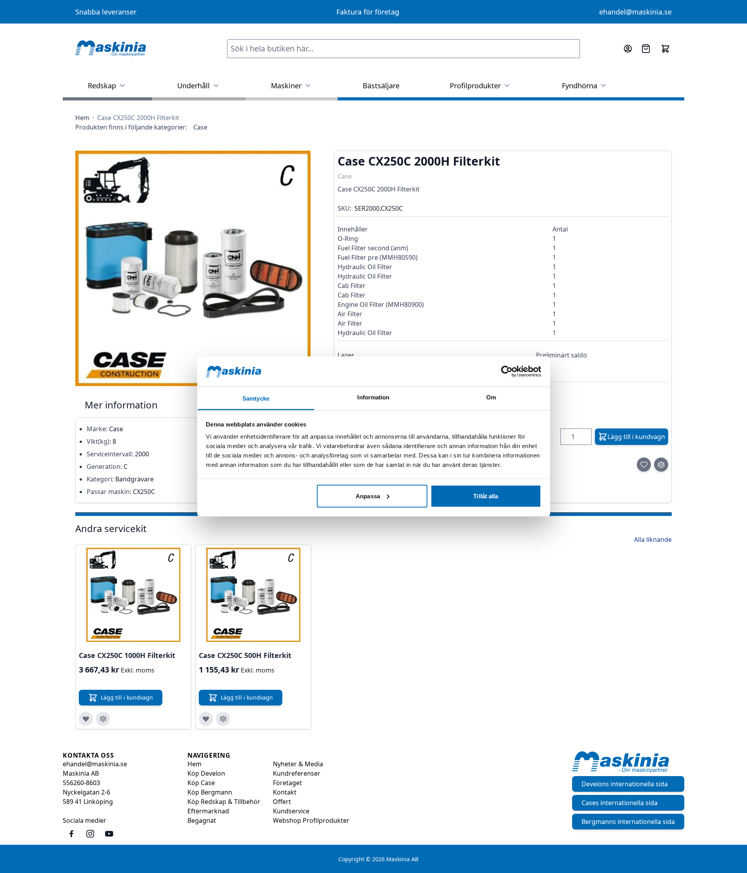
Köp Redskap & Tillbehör (223, 801)
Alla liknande (653, 539)
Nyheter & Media (298, 764)
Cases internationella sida (620, 802)
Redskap (102, 85)
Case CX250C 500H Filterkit (245, 655)
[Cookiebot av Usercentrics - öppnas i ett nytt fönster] (507, 371)
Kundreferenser (296, 773)
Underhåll (193, 85)
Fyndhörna (579, 85)
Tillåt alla (485, 495)
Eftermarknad (208, 811)
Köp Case (201, 782)
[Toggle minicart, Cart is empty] (665, 48)
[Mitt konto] (628, 48)
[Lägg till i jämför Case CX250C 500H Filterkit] (223, 719)
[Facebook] (71, 833)
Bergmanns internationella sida (628, 821)
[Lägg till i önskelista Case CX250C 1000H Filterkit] (86, 719)
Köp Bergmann (209, 792)
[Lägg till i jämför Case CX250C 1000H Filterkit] (103, 719)
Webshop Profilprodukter (311, 820)
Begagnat (201, 820)
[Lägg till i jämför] (661, 464)
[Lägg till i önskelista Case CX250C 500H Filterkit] (206, 719)
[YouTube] (109, 833)
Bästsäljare (381, 85)
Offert (282, 801)
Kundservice (291, 811)
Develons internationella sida (625, 784)
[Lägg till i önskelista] (644, 464)
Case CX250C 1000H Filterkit (127, 655)
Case (200, 127)
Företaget (287, 782)
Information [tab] (373, 397)
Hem (194, 764)
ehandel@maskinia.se (635, 11)
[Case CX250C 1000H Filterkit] (133, 595)
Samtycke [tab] (255, 398)
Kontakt (284, 792)
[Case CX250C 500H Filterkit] (253, 595)
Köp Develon (206, 773)
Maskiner (286, 85)
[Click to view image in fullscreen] (193, 268)
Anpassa (368, 495)
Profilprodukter (475, 85)
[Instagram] (90, 833)
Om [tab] (491, 397)
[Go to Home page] (110, 48)
